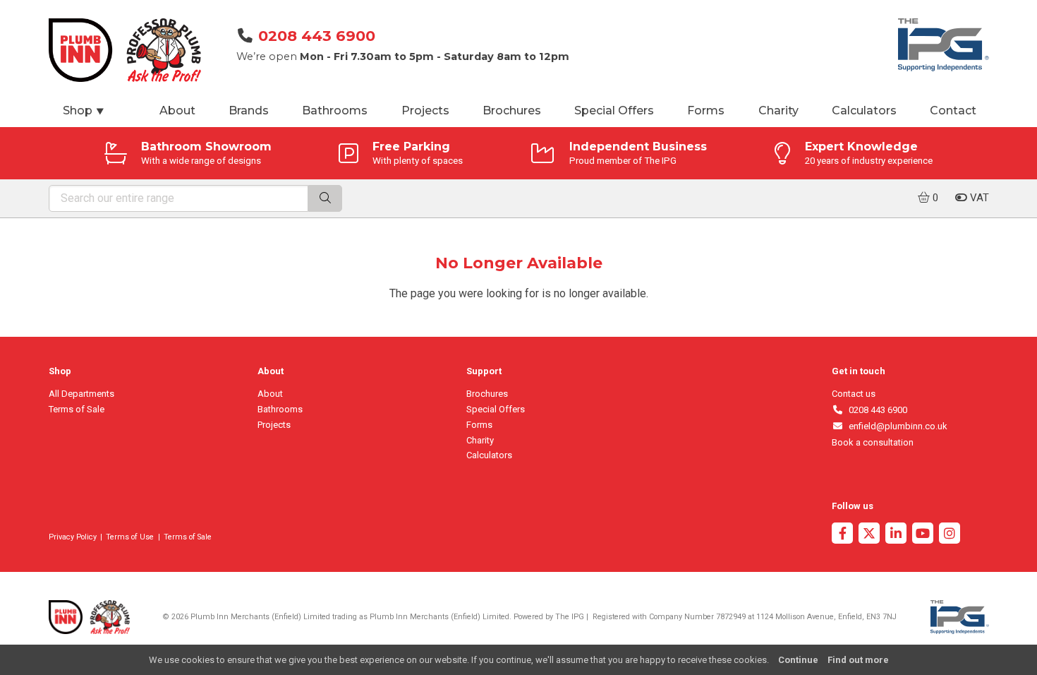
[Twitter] (869, 535)
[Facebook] (842, 535)
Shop (84, 110)
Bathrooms (335, 110)
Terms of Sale (76, 409)
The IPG (569, 616)
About (177, 110)
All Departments (81, 393)
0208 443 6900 (316, 35)
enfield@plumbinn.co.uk (895, 426)
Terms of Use (130, 537)
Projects (425, 110)
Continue (798, 660)
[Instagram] (949, 535)
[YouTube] (922, 535)
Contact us (853, 393)
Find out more (858, 660)
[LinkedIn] (895, 535)
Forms (705, 110)
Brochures (512, 110)
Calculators (864, 110)
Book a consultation (873, 442)
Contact (953, 110)
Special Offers (614, 110)
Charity (778, 110)
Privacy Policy (73, 537)
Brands (249, 110)
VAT (978, 197)
